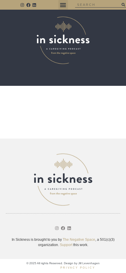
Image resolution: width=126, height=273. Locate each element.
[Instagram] (22, 5)
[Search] (123, 4)
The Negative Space (79, 240)
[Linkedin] (35, 5)
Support (66, 245)
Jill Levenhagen (89, 263)
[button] (63, 5)
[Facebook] (28, 5)
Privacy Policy (77, 267)
